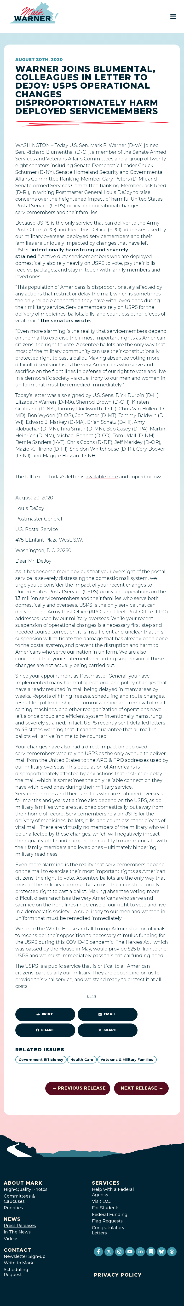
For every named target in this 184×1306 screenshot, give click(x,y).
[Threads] (171, 1251)
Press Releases (20, 1225)
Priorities (13, 1207)
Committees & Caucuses (19, 1198)
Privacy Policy (118, 1275)
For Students (106, 1207)
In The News (17, 1232)
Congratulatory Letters (108, 1230)
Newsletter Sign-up (25, 1256)
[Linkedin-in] (140, 1251)
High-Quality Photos (25, 1189)
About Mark (23, 1183)
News (12, 1219)
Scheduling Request (16, 1272)
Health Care (81, 1059)
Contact (17, 1250)
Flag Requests (107, 1221)
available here (102, 477)
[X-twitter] (109, 1251)
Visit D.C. (101, 1201)
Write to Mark (18, 1263)
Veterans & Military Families (127, 1059)
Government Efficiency (41, 1059)
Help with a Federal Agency (113, 1192)
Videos (11, 1238)
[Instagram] (119, 1251)
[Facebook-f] (98, 1251)
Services (106, 1183)
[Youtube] (129, 1251)
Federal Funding (109, 1214)
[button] (45, 1014)
